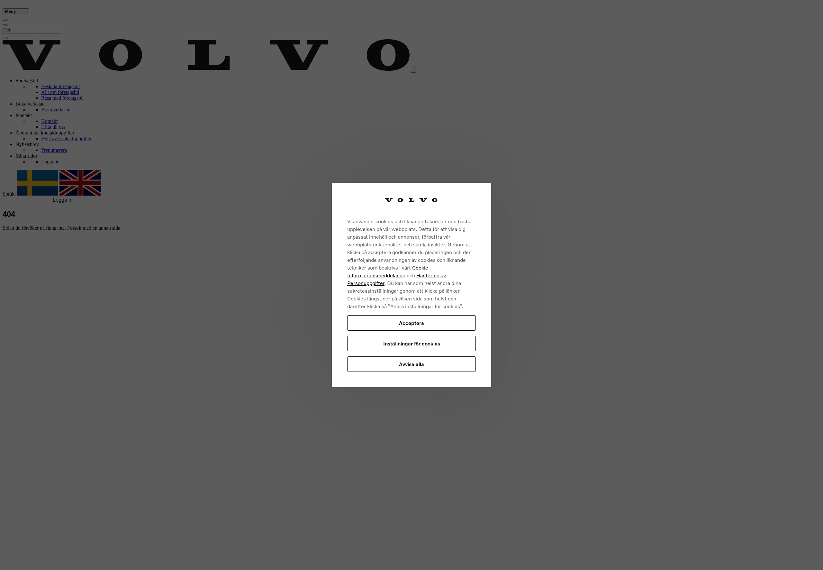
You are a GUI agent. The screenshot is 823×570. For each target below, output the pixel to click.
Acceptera (411, 323)
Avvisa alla (411, 364)
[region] (411, 285)
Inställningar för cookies (411, 343)
